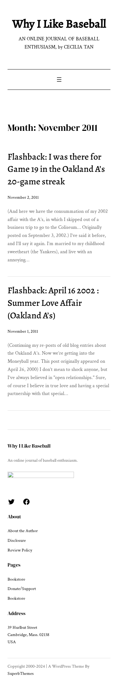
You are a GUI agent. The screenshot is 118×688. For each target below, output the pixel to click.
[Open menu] (59, 79)
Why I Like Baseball (59, 24)
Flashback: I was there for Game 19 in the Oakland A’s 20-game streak (56, 169)
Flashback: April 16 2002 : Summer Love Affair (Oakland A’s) (53, 302)
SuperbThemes (21, 673)
